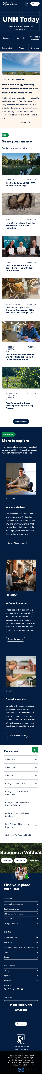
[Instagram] (6, 989)
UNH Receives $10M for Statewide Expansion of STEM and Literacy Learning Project (20, 310)
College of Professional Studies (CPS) (11, 349)
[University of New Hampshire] (10, 4)
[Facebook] (10, 989)
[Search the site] (27, 4)
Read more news (21, 421)
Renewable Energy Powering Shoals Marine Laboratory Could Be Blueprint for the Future (20, 89)
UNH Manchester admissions (14, 914)
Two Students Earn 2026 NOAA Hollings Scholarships (20, 184)
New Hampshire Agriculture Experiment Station (11, 397)
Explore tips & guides (15, 639)
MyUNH (7, 976)
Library (6, 971)
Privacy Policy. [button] (23, 1065)
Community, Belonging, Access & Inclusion (19, 947)
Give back (21, 1024)
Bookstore (7, 980)
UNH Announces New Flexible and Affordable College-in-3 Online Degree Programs (20, 357)
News (6, 952)
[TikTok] (14, 989)
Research (9, 220)
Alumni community (11, 937)
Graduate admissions (11, 909)
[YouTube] (18, 989)
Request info (34, 860)
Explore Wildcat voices (16, 543)
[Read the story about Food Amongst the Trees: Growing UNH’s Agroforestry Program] (21, 377)
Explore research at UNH (17, 735)
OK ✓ (21, 1070)
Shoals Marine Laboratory (13, 79)
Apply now (7, 860)
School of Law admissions (13, 919)
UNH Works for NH (13, 305)
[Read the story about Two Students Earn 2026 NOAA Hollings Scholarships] (21, 164)
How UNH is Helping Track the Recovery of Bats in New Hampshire (20, 225)
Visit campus (20, 860)
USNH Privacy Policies (21, 1046)
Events (6, 957)
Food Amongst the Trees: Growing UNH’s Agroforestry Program (19, 405)
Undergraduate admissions (13, 904)
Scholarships (11, 180)
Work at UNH (8, 942)
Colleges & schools (11, 923)
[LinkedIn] (22, 989)
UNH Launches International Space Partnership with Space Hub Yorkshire (20, 268)
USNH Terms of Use (21, 1050)
